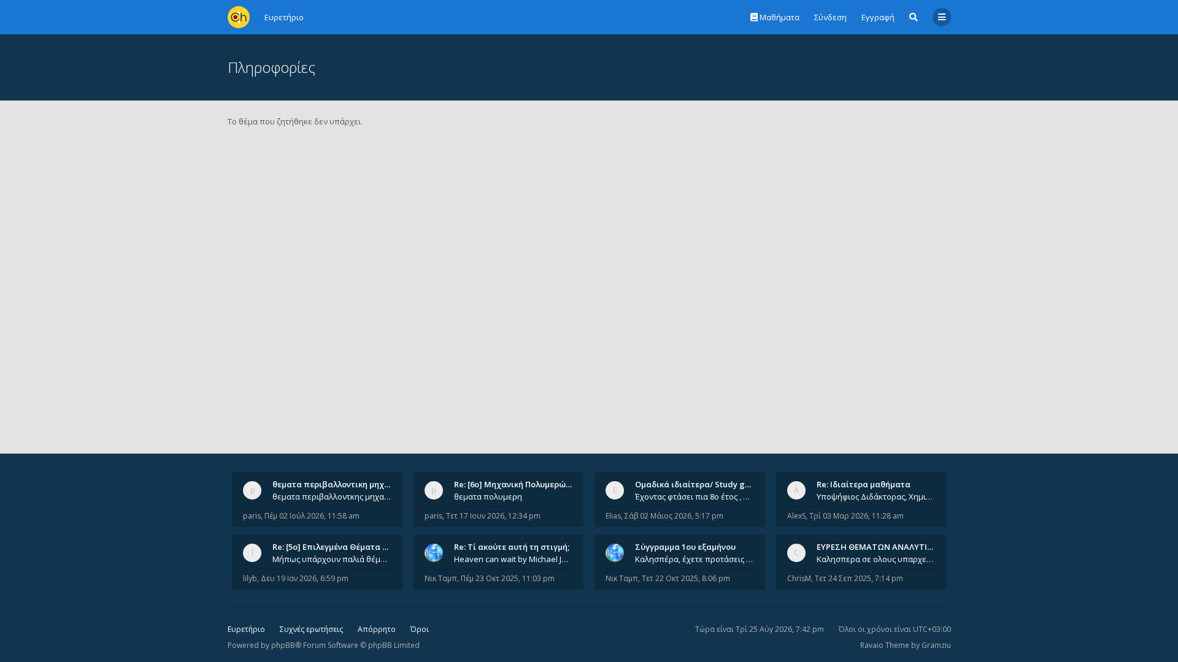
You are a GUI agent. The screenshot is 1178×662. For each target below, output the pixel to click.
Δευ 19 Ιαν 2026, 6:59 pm (304, 578)
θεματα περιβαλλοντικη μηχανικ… (339, 484)
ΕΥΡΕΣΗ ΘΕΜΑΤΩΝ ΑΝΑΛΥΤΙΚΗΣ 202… (890, 546)
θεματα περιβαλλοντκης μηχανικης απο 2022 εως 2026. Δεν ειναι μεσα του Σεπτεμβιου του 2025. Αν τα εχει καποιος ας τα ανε (331, 496)
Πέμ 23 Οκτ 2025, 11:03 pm (508, 578)
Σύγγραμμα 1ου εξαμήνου (685, 546)
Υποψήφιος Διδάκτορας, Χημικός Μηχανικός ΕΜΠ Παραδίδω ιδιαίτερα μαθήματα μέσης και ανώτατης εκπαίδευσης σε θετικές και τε (876, 496)
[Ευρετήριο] (239, 17)
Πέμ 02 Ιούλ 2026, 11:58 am (312, 516)
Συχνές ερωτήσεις (311, 629)
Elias (613, 516)
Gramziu (936, 645)
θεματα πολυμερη (488, 496)
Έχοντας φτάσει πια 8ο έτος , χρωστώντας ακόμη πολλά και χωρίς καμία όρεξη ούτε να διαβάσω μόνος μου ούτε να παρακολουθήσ (694, 496)
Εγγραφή (878, 17)
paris (252, 516)
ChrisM (799, 578)
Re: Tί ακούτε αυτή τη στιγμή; (511, 546)
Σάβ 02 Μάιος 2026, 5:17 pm (674, 516)
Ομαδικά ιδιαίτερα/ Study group (699, 484)
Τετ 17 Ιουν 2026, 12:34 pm (493, 516)
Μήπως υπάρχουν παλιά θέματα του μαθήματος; (331, 559)
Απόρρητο (377, 629)
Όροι (419, 629)
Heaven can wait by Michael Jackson (513, 559)
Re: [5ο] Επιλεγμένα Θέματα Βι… (334, 546)
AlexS (796, 516)
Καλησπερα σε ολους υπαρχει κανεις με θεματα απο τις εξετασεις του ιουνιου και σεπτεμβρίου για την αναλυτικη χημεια (876, 559)
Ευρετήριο (246, 629)
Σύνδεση (830, 17)
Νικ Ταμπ (441, 578)
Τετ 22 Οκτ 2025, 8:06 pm (686, 578)
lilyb (250, 578)
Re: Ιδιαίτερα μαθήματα (863, 484)
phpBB (283, 645)
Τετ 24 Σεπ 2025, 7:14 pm (859, 578)
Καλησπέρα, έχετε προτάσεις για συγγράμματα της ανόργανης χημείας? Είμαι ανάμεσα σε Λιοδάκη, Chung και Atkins (694, 559)
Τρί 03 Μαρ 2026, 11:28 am (856, 516)
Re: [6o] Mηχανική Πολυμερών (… (517, 484)
